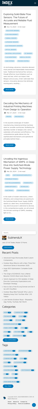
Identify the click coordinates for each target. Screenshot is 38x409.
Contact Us (24, 401)
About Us (16, 401)
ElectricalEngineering (12, 182)
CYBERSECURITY (20, 312)
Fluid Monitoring (10, 57)
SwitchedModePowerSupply (22, 175)
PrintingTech (19, 116)
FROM (23, 328)
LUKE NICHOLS (9, 350)
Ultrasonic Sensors (11, 42)
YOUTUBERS (18, 331)
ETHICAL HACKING (10, 378)
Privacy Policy (12, 403)
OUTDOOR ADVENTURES (12, 324)
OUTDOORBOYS (19, 362)
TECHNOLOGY (9, 316)
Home (9, 401)
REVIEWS (7, 320)
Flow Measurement (11, 34)
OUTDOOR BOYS (24, 350)
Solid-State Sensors (12, 30)
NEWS (7, 312)
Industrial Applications (13, 53)
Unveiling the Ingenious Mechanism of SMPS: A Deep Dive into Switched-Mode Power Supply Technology (19, 163)
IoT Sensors (28, 53)
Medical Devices (25, 57)
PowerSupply (28, 182)
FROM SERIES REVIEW (11, 381)
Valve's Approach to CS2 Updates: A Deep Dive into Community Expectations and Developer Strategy (18, 281)
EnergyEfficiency (11, 186)
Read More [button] (8, 247)
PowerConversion (23, 190)
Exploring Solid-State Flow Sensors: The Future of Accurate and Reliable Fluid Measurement (18, 19)
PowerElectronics (11, 179)
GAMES (22, 316)
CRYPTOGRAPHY (19, 335)
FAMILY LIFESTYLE (10, 328)
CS (5, 374)
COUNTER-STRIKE (10, 366)
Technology (24, 186)
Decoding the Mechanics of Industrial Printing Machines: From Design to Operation (18, 106)
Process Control (23, 61)
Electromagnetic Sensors (13, 45)
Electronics (9, 190)
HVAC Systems (9, 61)
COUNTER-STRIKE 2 (10, 370)
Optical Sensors (10, 49)
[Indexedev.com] (17, 3)
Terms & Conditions (24, 403)
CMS (6, 335)
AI (29, 331)
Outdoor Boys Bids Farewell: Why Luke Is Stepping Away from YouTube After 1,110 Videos (18, 294)
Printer (8, 116)
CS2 (14, 374)
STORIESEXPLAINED (10, 354)
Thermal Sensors (10, 38)
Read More (9, 89)
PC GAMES (20, 320)
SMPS (7, 175)
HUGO (6, 331)
